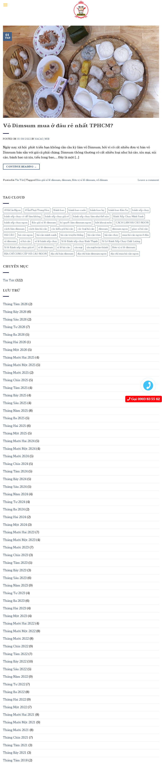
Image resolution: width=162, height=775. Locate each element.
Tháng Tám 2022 (15, 654)
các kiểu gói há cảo (62, 229)
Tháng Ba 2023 (14, 601)
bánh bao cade (77, 210)
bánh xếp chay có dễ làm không (22, 216)
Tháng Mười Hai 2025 (19, 357)
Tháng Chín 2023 (15, 555)
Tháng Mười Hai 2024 (19, 441)
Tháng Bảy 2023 (14, 570)
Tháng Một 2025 (15, 433)
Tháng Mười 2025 (16, 372)
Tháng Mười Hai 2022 (19, 623)
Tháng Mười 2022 (16, 638)
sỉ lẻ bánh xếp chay (46, 241)
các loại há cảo (85, 229)
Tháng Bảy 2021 (14, 752)
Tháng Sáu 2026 (15, 319)
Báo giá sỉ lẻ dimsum (44, 222)
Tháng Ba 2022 (14, 692)
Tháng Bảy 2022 (14, 661)
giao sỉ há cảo (140, 229)
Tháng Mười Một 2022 (19, 631)
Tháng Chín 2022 (15, 646)
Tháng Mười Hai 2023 (19, 532)
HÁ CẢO (9, 235)
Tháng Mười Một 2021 (19, 722)
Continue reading (21, 167)
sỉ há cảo (25, 241)
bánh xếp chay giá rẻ (57, 216)
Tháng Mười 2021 (16, 730)
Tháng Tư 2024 (14, 502)
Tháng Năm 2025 (15, 411)
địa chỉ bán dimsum (62, 254)
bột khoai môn (103, 222)
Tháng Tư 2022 (14, 684)
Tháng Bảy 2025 (14, 395)
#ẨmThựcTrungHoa (37, 210)
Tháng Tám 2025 (15, 388)
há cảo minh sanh (47, 235)
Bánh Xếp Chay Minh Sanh (128, 216)
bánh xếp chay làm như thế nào (91, 216)
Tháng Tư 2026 (14, 327)
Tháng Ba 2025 (14, 418)
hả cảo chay (111, 235)
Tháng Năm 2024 (15, 494)
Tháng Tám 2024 (15, 471)
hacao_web (42, 139)
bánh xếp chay (140, 210)
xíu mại (78, 247)
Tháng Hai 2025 (14, 426)
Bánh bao (58, 210)
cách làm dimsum (14, 229)
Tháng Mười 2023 (16, 547)
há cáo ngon (25, 235)
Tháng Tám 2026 (15, 304)
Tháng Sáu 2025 (15, 403)
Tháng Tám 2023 (15, 563)
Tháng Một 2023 (15, 616)
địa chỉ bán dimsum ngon (91, 254)
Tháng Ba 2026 (14, 334)
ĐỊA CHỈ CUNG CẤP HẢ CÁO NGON (25, 254)
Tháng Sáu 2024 (15, 487)
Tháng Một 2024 (15, 525)
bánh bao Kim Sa (118, 210)
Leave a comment (148, 180)
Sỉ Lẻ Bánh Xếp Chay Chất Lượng (121, 241)
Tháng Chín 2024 (15, 464)
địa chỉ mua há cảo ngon (124, 254)
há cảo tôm (94, 235)
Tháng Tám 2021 (15, 745)
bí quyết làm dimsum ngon (75, 222)
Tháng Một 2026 (15, 350)
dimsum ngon (120, 229)
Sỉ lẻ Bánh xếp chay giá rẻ (19, 247)
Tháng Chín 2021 (15, 737)
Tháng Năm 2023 (15, 585)
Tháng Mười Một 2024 (19, 449)
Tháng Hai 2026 (14, 342)
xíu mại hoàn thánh (97, 247)
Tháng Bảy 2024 (14, 479)
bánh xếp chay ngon (15, 222)
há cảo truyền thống (72, 235)
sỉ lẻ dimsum (45, 247)
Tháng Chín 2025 (15, 380)
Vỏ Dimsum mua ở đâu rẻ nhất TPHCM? (58, 125)
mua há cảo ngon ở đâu (135, 235)
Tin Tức (9, 280)
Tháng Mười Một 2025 (19, 365)
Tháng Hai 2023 (14, 608)
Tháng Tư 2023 (14, 593)
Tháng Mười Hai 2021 (19, 714)
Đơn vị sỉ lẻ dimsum (123, 247)
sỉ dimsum (10, 241)
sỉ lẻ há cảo (63, 247)
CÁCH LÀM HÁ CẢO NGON (132, 222)
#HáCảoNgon (12, 210)
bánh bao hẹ (97, 210)
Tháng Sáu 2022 (15, 669)
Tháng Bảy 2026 (14, 312)
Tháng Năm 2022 (15, 676)
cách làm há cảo (38, 229)
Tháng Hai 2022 (14, 699)
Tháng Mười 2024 (16, 456)
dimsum (103, 229)
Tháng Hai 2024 (14, 517)
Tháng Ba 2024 (14, 509)
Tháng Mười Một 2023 (19, 540)
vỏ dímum (102, 180)
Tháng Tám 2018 (15, 760)
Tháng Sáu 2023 (15, 578)
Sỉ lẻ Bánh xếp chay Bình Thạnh (79, 241)
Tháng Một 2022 (15, 707)
